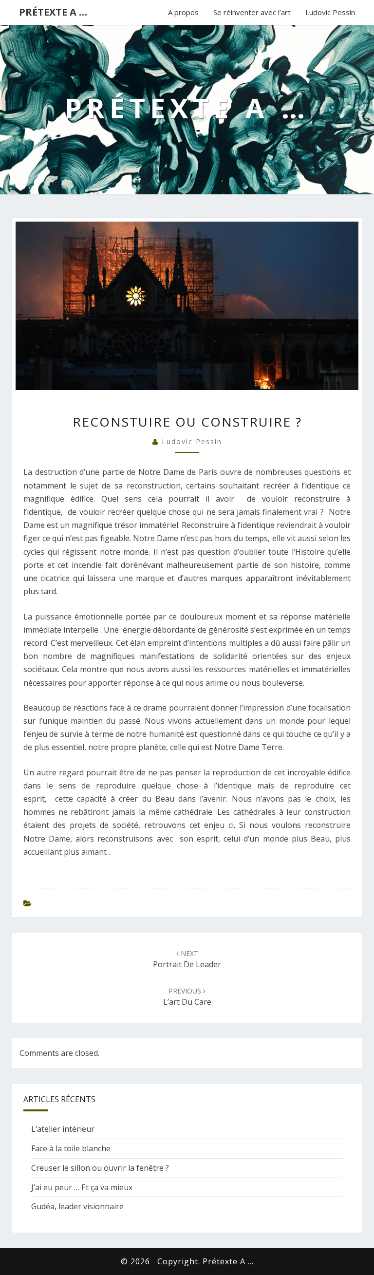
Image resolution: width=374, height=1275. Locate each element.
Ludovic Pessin (330, 12)
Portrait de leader (187, 959)
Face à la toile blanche (71, 1148)
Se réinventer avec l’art (252, 12)
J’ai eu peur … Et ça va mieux (81, 1187)
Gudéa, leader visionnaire (77, 1206)
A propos (183, 12)
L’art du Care (187, 996)
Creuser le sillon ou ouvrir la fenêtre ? (100, 1167)
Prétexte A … (53, 12)
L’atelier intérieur (62, 1129)
